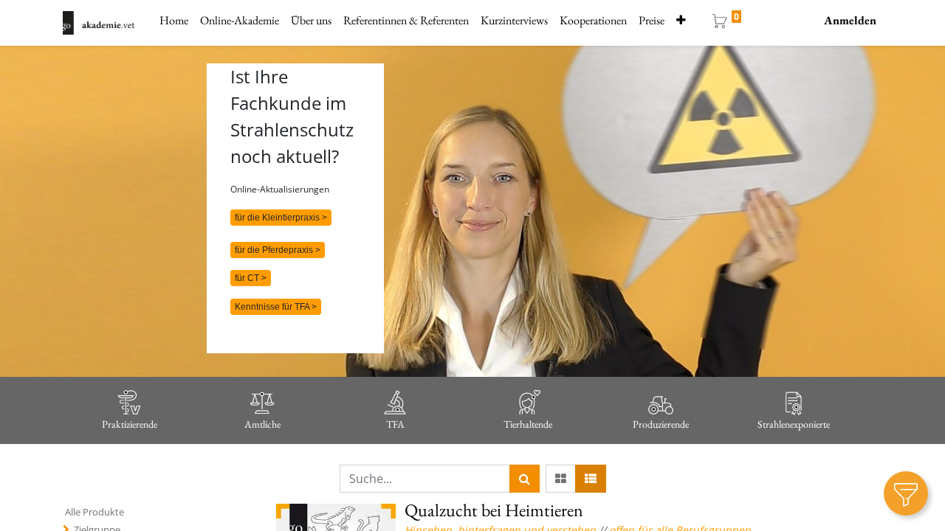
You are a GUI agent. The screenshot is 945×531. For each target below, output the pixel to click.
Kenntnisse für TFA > (276, 307)
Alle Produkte (94, 511)
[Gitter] (561, 479)
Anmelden (850, 20)
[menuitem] (174, 20)
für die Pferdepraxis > (277, 250)
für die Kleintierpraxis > (281, 217)
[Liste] (590, 479)
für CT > (251, 278)
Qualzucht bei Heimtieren (494, 510)
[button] (681, 20)
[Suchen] (524, 479)
